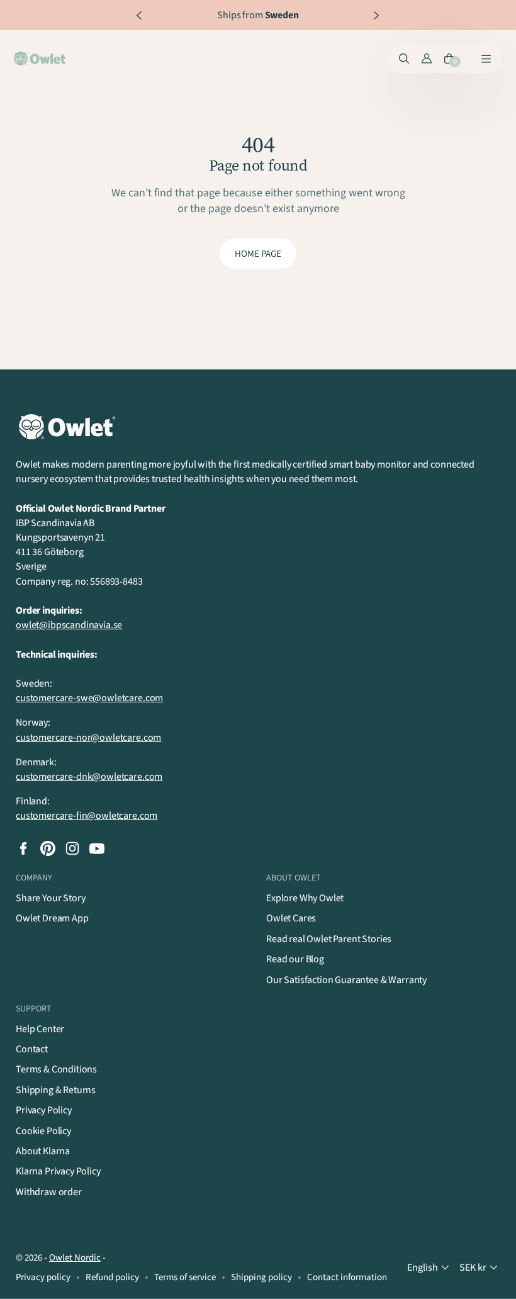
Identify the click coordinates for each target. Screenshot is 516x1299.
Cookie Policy (43, 1131)
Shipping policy (261, 1277)
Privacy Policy (44, 1110)
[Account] (426, 58)
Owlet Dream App (52, 918)
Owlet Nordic (75, 1257)
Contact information (347, 1277)
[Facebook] (23, 848)
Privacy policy (43, 1277)
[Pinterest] (47, 848)
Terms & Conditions (56, 1069)
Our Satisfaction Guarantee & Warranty (346, 980)
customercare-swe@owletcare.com (89, 698)
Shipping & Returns (56, 1090)
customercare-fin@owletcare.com (86, 816)
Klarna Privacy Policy (58, 1171)
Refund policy (112, 1277)
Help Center (40, 1029)
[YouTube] (96, 848)
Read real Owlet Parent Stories (328, 939)
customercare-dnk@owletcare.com (89, 777)
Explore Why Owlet (305, 898)
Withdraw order (49, 1192)
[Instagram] (72, 848)
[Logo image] (41, 58)
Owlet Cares (291, 918)
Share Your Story (50, 898)
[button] (429, 1267)
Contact (32, 1049)
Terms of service (185, 1277)
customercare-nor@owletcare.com (88, 738)
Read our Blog (295, 959)
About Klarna (43, 1151)
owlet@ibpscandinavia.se (69, 625)
